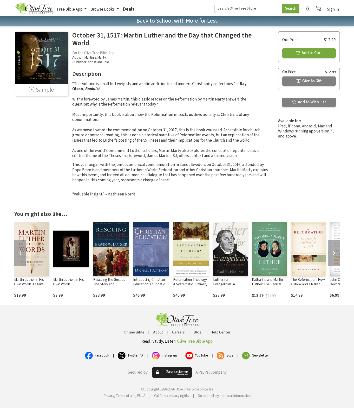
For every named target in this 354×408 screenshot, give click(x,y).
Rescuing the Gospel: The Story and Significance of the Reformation (109, 286)
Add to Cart (311, 53)
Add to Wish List (311, 102)
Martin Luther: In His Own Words (68, 282)
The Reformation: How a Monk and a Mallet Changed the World (308, 284)
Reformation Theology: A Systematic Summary (190, 282)
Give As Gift (312, 81)
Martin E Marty (95, 57)
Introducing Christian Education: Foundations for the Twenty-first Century (151, 286)
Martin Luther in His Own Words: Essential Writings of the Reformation (30, 286)
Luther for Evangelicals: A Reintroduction (224, 284)
